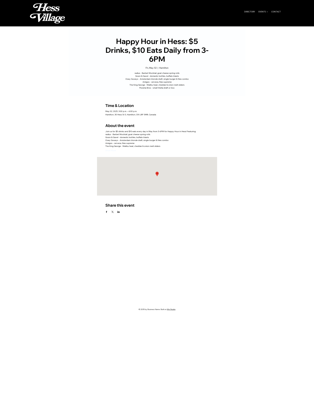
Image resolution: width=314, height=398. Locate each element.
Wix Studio (171, 309)
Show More (110, 150)
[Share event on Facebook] (106, 212)
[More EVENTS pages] (267, 11)
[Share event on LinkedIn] (118, 212)
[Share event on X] (112, 212)
